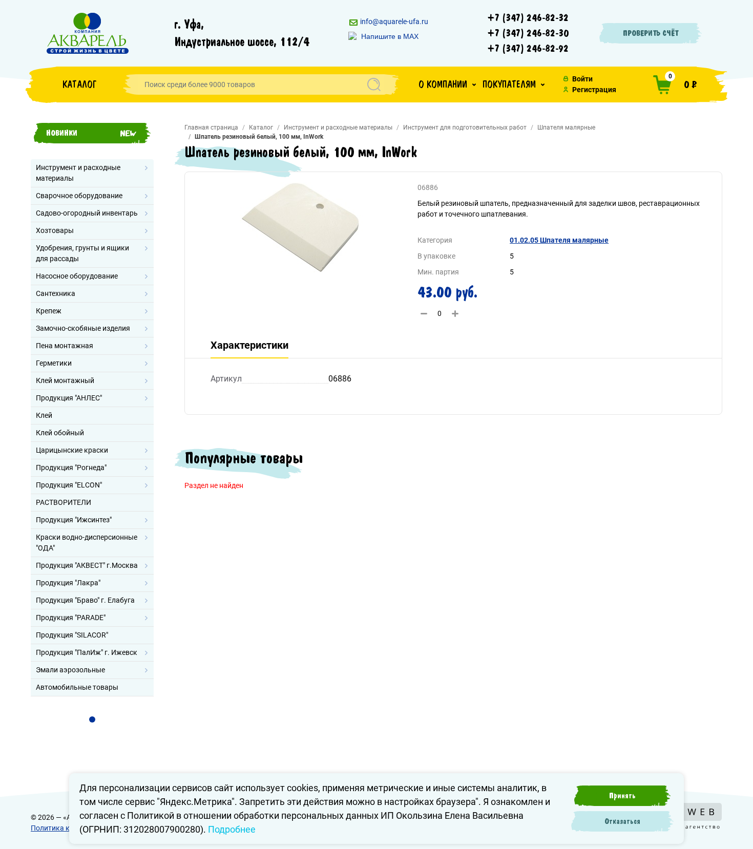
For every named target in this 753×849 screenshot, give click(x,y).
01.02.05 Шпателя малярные (559, 240)
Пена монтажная (64, 346)
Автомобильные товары (77, 687)
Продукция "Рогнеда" (71, 467)
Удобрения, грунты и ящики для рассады (82, 253)
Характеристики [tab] (249, 345)
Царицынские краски (72, 450)
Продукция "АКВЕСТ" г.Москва (87, 565)
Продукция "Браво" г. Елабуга (85, 600)
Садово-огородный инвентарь (87, 213)
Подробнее (232, 829)
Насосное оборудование (77, 276)
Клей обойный (60, 433)
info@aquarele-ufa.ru (393, 21)
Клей (44, 415)
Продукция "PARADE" (71, 617)
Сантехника (55, 293)
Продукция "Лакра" (68, 583)
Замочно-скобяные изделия (83, 328)
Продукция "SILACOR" (72, 635)
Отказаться (622, 821)
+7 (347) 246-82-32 (528, 18)
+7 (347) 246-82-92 (528, 48)
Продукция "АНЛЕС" (69, 398)
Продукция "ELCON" (69, 485)
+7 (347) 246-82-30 (528, 33)
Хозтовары (55, 230)
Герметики (54, 363)
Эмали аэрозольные (70, 670)
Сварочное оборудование (79, 196)
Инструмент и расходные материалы (78, 172)
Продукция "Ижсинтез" (74, 520)
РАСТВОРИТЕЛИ (63, 502)
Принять (622, 796)
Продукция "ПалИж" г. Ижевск (86, 652)
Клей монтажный (65, 380)
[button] (447, 84)
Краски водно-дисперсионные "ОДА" (86, 542)
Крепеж (48, 311)
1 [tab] (92, 719)
